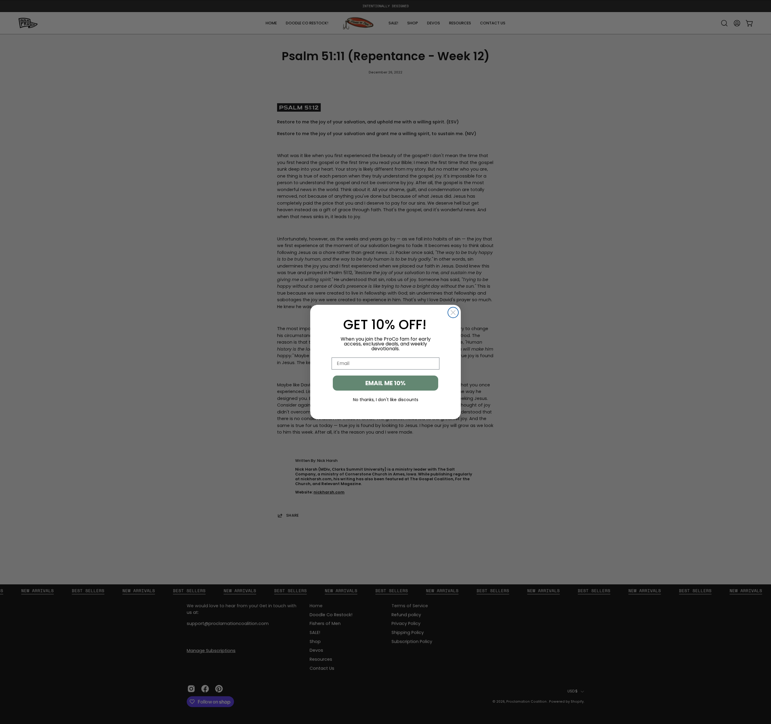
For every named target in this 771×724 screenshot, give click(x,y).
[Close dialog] (453, 312)
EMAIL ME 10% (385, 383)
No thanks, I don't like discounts (385, 400)
